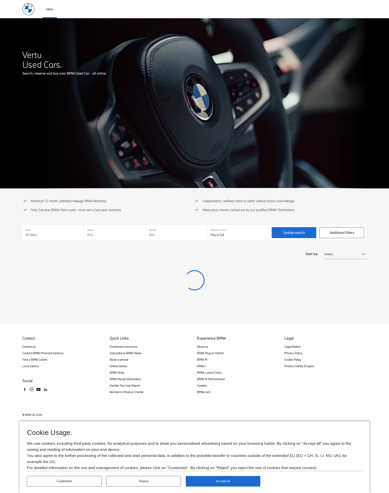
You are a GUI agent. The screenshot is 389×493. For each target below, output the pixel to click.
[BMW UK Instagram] (31, 389)
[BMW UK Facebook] (24, 389)
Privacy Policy (293, 353)
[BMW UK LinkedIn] (45, 389)
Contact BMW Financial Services (43, 353)
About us (202, 347)
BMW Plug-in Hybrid (210, 353)
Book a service (119, 359)
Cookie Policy (292, 359)
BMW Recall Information (125, 379)
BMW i (201, 366)
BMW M (202, 359)
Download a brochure (123, 347)
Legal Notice (292, 347)
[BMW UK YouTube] (38, 389)
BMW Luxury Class (209, 372)
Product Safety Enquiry (299, 366)
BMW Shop (117, 372)
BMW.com (203, 392)
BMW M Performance (211, 379)
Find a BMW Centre (34, 359)
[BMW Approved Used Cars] (28, 8)
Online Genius (118, 366)
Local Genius (30, 366)
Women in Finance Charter (127, 392)
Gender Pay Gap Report (125, 385)
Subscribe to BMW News (125, 353)
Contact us (29, 347)
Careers (202, 385)
